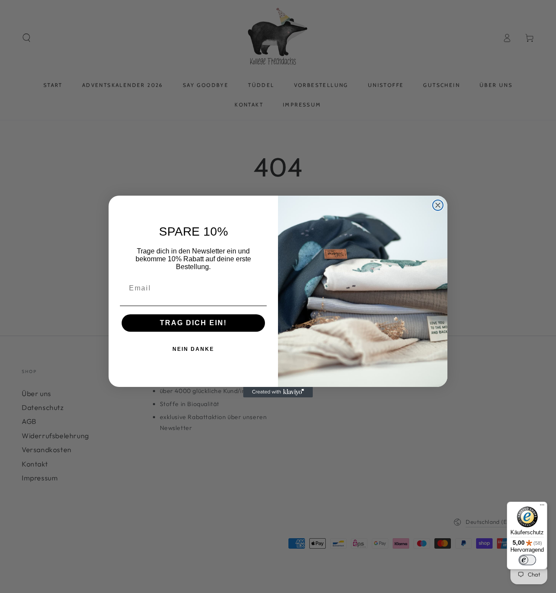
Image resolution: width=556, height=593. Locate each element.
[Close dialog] (438, 205)
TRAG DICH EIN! (193, 322)
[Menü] (542, 507)
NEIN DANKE (193, 349)
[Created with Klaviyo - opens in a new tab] (278, 392)
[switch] (527, 560)
